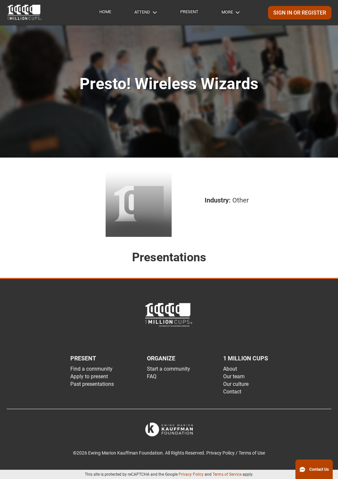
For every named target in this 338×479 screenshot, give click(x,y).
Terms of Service (227, 474)
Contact (232, 391)
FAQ (151, 376)
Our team (234, 376)
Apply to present (89, 376)
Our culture (236, 384)
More (227, 12)
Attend (142, 12)
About (230, 369)
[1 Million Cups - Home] (25, 12)
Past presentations (92, 384)
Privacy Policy (191, 474)
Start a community (168, 369)
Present (189, 11)
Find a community (91, 369)
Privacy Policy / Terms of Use (235, 453)
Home (105, 11)
